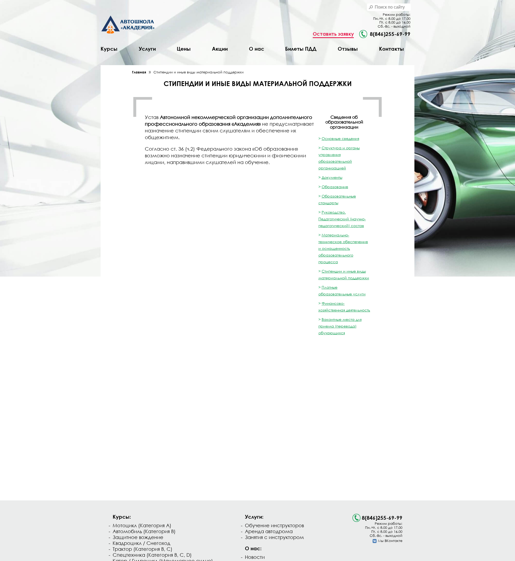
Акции (220, 49)
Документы (332, 177)
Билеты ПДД (301, 49)
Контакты (391, 49)
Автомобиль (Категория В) (144, 531)
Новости (255, 557)
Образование (335, 186)
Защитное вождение (138, 537)
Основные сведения (340, 138)
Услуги (147, 49)
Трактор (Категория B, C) (142, 549)
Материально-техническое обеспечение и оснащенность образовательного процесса (343, 248)
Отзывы (348, 49)
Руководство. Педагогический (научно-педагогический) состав (342, 219)
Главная (139, 72)
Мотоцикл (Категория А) (142, 525)
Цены (184, 49)
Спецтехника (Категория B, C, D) (152, 555)
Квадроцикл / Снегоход (141, 543)
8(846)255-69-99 (382, 518)
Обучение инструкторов (274, 525)
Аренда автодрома (269, 531)
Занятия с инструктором (274, 537)
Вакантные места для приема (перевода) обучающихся (340, 326)
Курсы (109, 49)
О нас (256, 49)
